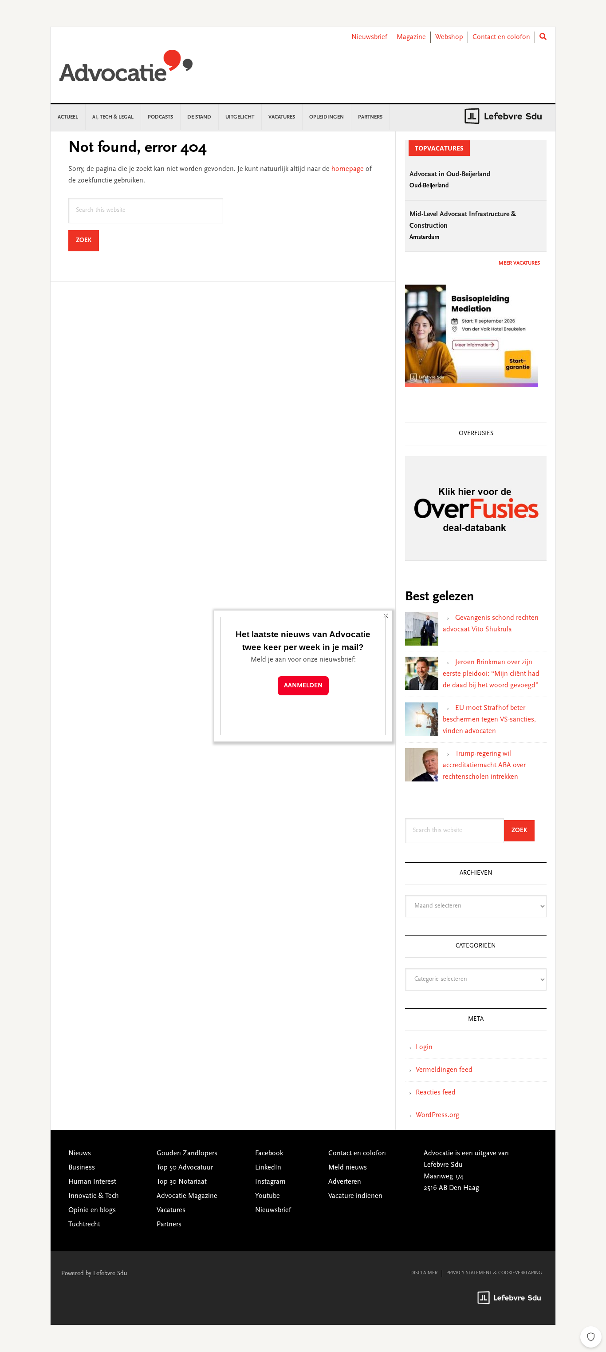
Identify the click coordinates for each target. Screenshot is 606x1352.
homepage (347, 169)
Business (81, 1167)
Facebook (269, 1153)
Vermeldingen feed (444, 1070)
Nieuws (79, 1153)
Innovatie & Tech (93, 1196)
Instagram (270, 1181)
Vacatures (171, 1210)
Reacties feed (436, 1092)
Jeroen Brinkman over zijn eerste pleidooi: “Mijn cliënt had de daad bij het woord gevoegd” (491, 674)
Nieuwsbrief (369, 37)
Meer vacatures (519, 263)
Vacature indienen (355, 1196)
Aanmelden (303, 685)
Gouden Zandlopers (187, 1153)
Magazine (411, 37)
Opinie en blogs (92, 1210)
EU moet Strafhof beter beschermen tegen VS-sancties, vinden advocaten (489, 720)
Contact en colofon (501, 37)
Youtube (267, 1196)
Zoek (87, 240)
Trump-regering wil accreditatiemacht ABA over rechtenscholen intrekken (484, 765)
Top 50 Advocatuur (185, 1167)
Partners (169, 1224)
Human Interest (92, 1181)
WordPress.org (437, 1115)
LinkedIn (268, 1167)
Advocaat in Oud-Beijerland (450, 174)
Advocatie (126, 70)
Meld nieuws (347, 1167)
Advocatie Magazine (187, 1196)
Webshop (449, 37)
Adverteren (344, 1181)
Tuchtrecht (84, 1224)
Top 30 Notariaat (182, 1181)
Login (424, 1047)
